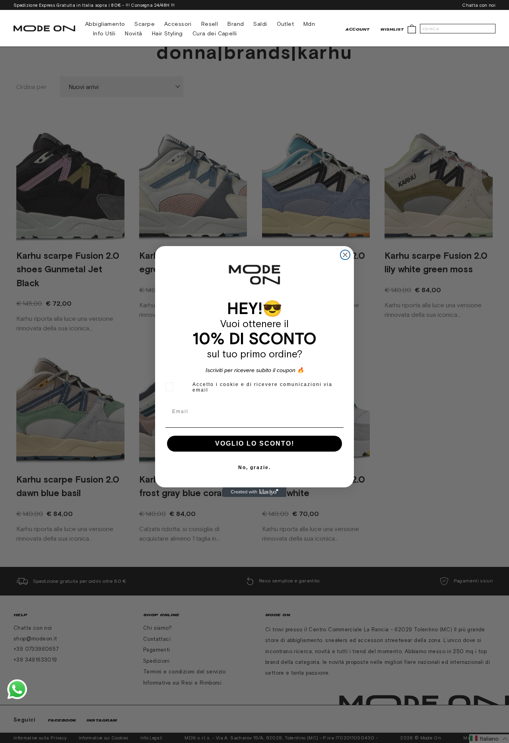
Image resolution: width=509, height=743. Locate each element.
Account (357, 29)
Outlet (285, 24)
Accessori (178, 24)
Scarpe (144, 24)
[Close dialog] (345, 255)
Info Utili (104, 33)
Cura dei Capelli (214, 33)
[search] (457, 28)
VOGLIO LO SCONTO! (254, 443)
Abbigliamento (105, 24)
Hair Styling (167, 33)
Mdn (309, 24)
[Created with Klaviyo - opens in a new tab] (254, 492)
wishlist (392, 29)
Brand (235, 24)
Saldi (260, 24)
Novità (133, 33)
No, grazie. (254, 467)
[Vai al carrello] (412, 28)
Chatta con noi (478, 5)
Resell (209, 24)
